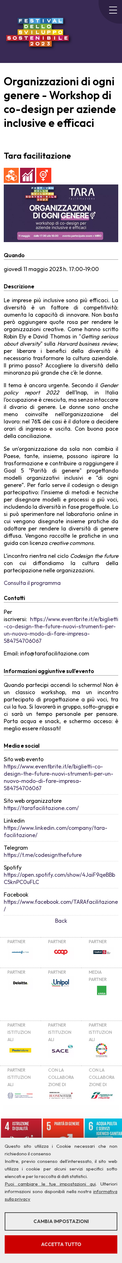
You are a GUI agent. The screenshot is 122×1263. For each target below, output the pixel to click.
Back (61, 920)
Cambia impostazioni (61, 1221)
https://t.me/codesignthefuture (43, 854)
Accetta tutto (61, 1244)
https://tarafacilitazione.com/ (41, 808)
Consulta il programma (32, 582)
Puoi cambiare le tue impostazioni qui (50, 1184)
